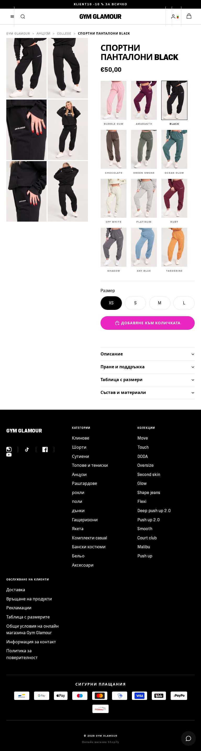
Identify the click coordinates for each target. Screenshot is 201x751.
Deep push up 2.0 (154, 510)
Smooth (144, 528)
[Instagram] (12, 449)
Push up (144, 555)
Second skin (148, 474)
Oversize (145, 465)
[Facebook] (48, 449)
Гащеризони (85, 519)
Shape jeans (148, 492)
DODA (142, 456)
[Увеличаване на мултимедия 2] (68, 68)
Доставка (15, 589)
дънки (78, 510)
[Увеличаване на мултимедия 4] (68, 130)
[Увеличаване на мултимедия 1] (26, 68)
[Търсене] (22, 16)
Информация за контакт (31, 641)
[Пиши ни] (188, 738)
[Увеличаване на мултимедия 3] (26, 130)
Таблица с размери (121, 379)
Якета (77, 528)
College (64, 33)
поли (77, 501)
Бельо (78, 555)
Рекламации (18, 607)
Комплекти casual (89, 537)
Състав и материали (123, 392)
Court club (147, 537)
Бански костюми (88, 546)
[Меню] (12, 16)
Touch (143, 447)
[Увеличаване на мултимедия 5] (26, 191)
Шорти (79, 447)
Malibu (143, 546)
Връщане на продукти (29, 598)
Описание (111, 354)
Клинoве (80, 438)
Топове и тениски (90, 465)
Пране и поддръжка (122, 366)
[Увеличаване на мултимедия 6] (68, 191)
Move (142, 438)
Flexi (141, 501)
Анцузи (44, 33)
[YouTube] (9, 454)
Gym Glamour (18, 33)
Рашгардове (84, 483)
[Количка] (189, 16)
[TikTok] (30, 449)
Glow (142, 483)
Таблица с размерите (28, 617)
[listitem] (113, 103)
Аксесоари (82, 565)
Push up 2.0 (148, 519)
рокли (78, 492)
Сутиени (80, 456)
